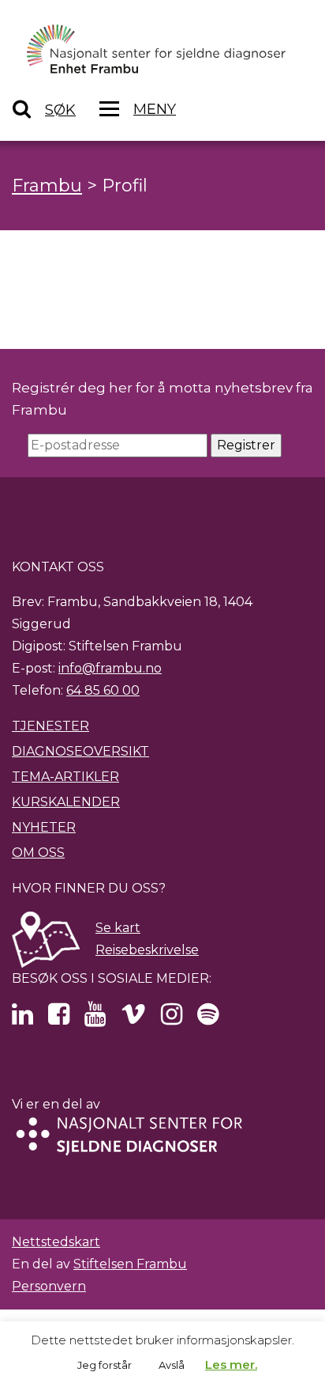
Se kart (117, 927)
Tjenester (50, 725)
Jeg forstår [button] (104, 1365)
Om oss (38, 852)
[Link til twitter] (22, 1018)
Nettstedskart (56, 1241)
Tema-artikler (65, 776)
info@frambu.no (110, 668)
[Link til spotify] (208, 1018)
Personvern (49, 1286)
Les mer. (231, 1364)
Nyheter (44, 827)
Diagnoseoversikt (80, 751)
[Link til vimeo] (133, 1018)
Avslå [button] (172, 1365)
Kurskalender (66, 801)
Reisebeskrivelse (147, 949)
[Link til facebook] (58, 1018)
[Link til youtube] (95, 1018)
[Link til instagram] (171, 1018)
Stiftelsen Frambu (130, 1264)
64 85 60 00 (103, 690)
